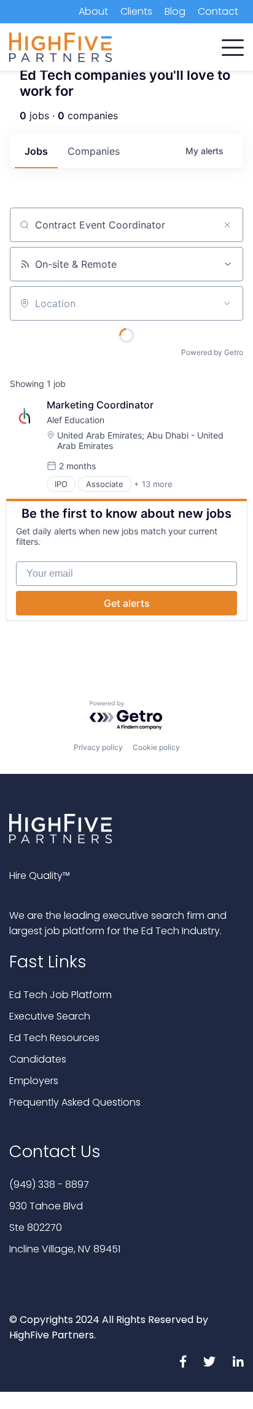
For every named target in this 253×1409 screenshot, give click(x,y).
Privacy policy (98, 747)
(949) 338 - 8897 (49, 1184)
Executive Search (49, 1016)
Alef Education (75, 420)
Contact (218, 11)
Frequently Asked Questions (75, 1102)
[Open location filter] (227, 303)
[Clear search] (227, 224)
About (93, 11)
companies (94, 151)
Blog (175, 11)
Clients (136, 11)
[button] (233, 44)
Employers (33, 1081)
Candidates (37, 1059)
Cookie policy (156, 747)
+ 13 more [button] (153, 484)
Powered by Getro (212, 352)
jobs (36, 151)
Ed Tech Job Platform (60, 995)
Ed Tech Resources (54, 1038)
